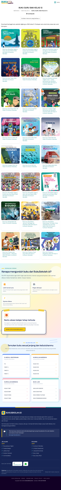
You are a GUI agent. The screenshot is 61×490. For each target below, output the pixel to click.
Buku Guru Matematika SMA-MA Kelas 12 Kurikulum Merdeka (50, 167)
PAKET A (6, 367)
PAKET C (6, 373)
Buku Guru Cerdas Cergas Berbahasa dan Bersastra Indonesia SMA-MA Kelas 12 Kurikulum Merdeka (50, 111)
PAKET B (6, 370)
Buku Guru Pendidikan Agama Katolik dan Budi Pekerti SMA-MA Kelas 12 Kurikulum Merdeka (50, 195)
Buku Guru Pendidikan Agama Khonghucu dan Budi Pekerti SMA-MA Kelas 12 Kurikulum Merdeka (50, 52)
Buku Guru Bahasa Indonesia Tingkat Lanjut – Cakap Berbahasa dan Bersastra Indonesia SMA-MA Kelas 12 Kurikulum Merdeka (50, 81)
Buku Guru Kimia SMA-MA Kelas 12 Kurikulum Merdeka (30, 166)
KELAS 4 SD (36, 370)
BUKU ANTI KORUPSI (38, 388)
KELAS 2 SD (36, 367)
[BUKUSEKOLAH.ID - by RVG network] (7, 2)
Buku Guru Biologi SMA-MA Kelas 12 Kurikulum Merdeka (10, 222)
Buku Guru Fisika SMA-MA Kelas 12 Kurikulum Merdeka (50, 138)
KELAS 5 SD (36, 373)
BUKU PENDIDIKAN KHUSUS (39, 398)
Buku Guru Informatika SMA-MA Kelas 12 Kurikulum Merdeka (30, 139)
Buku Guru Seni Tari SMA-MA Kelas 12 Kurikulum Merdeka (30, 79)
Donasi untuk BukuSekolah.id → (15, 329)
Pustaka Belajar (7, 448)
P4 (5, 364)
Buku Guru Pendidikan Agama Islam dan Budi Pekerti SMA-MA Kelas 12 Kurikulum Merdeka (30, 195)
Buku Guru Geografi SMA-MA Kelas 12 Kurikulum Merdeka (10, 166)
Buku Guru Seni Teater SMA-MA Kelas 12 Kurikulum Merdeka (10, 80)
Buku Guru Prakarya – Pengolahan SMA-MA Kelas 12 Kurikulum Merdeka (50, 254)
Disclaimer (47, 478)
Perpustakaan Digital (8, 446)
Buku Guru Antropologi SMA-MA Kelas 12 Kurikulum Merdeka (30, 110)
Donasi (23, 478)
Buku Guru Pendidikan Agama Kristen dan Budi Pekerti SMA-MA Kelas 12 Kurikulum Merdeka (30, 52)
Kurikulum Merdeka (38, 446)
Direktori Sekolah (7, 453)
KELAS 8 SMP (7, 391)
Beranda (16, 11)
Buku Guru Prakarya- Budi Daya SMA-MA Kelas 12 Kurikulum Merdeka (29, 254)
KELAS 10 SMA (7, 395)
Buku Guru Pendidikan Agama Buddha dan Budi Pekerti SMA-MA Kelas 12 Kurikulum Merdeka (10, 195)
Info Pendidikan (7, 456)
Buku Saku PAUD (37, 456)
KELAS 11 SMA (7, 398)
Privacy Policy (38, 478)
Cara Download (15, 478)
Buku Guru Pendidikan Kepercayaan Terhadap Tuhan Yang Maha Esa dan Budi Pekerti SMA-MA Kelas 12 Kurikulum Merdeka (50, 225)
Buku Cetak (36, 453)
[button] (57, 2)
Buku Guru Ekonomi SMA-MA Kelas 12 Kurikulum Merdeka (10, 138)
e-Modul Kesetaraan (38, 448)
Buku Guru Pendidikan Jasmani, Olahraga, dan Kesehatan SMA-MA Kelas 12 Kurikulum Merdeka (30, 224)
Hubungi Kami (29, 478)
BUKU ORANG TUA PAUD (39, 395)
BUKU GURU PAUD (37, 391)
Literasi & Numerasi (38, 451)
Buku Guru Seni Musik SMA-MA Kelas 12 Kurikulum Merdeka (10, 109)
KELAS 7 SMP (7, 388)
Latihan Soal (6, 451)
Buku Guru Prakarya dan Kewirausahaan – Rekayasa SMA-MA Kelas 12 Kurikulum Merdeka (10, 254)
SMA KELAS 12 (25, 11)
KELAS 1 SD (36, 364)
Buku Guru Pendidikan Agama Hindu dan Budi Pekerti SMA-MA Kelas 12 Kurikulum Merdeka (10, 52)
